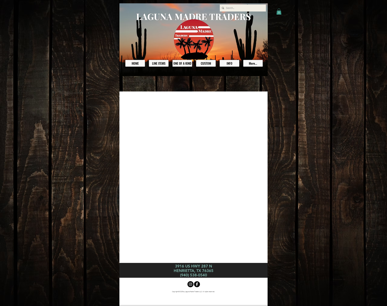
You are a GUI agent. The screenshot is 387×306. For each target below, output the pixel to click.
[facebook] (197, 284)
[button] (278, 11)
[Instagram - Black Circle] (190, 284)
